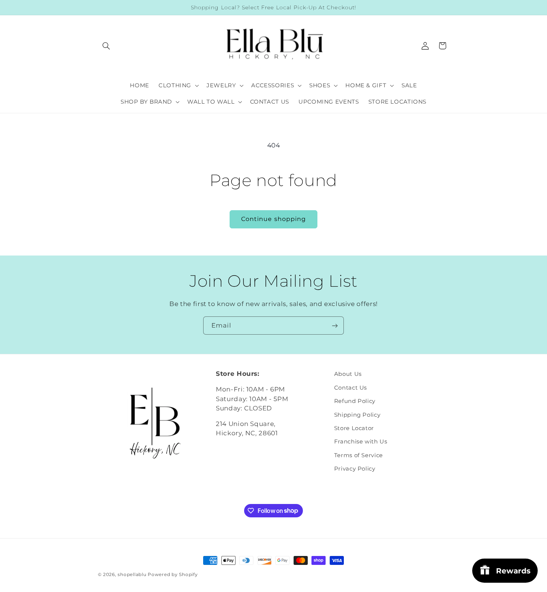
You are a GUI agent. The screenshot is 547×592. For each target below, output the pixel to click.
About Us (348, 374)
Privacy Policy (354, 468)
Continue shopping (273, 218)
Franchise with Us (360, 441)
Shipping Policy (357, 415)
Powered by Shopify (173, 574)
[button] (106, 45)
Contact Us (350, 387)
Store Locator (354, 428)
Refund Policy (354, 401)
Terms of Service (358, 455)
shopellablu (132, 574)
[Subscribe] (334, 325)
